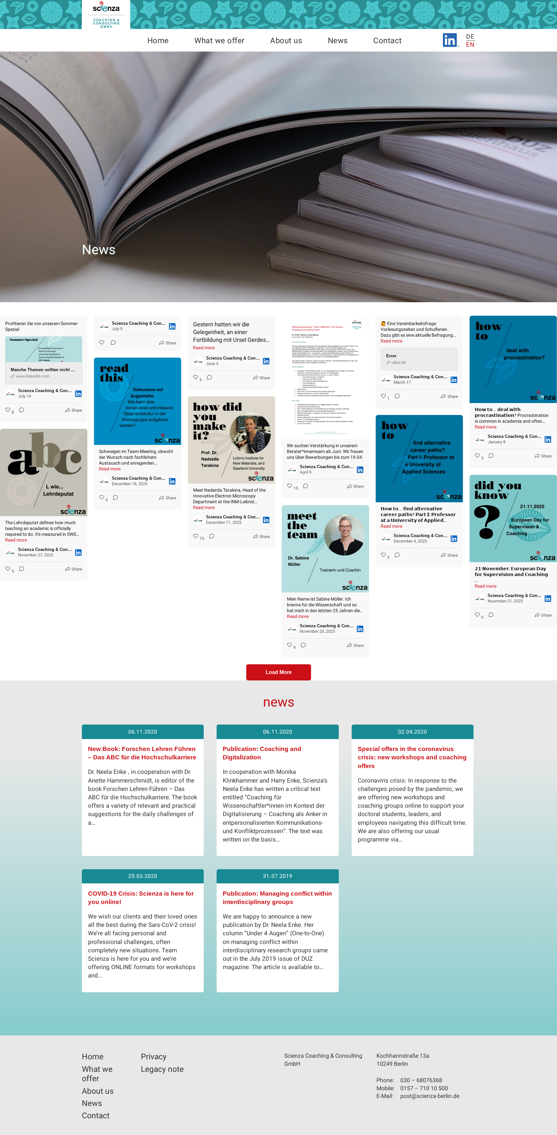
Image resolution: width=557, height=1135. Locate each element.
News (338, 40)
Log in (3, 1130)
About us (286, 40)
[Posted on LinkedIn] (78, 394)
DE (470, 36)
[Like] (102, 343)
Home (158, 40)
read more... (195, 849)
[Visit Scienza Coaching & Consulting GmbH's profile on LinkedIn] (11, 394)
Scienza (106, 14)
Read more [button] (204, 347)
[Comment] (19, 412)
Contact (387, 40)
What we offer (219, 40)
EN (470, 44)
